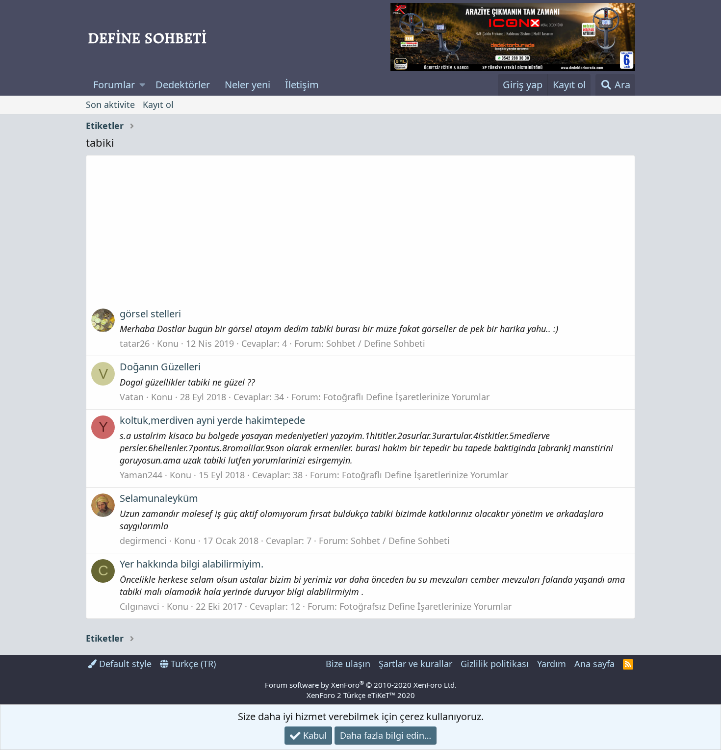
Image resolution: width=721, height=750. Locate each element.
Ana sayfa (594, 664)
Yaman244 (141, 475)
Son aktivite (110, 104)
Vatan (132, 397)
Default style (124, 664)
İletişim (302, 84)
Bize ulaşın (348, 664)
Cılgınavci (139, 606)
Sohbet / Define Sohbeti (375, 343)
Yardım (551, 664)
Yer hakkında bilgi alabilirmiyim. (191, 563)
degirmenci (143, 540)
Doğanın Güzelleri (160, 366)
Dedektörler (182, 84)
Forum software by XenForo (361, 685)
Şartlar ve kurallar (415, 664)
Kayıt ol (158, 104)
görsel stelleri (150, 313)
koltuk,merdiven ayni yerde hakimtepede (212, 420)
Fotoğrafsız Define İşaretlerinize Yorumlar (425, 606)
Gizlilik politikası (495, 664)
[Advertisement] (360, 235)
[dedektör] (512, 37)
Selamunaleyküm (159, 498)
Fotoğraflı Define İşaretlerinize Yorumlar (406, 397)
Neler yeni (247, 84)
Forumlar (114, 84)
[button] (142, 85)
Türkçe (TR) (192, 664)
